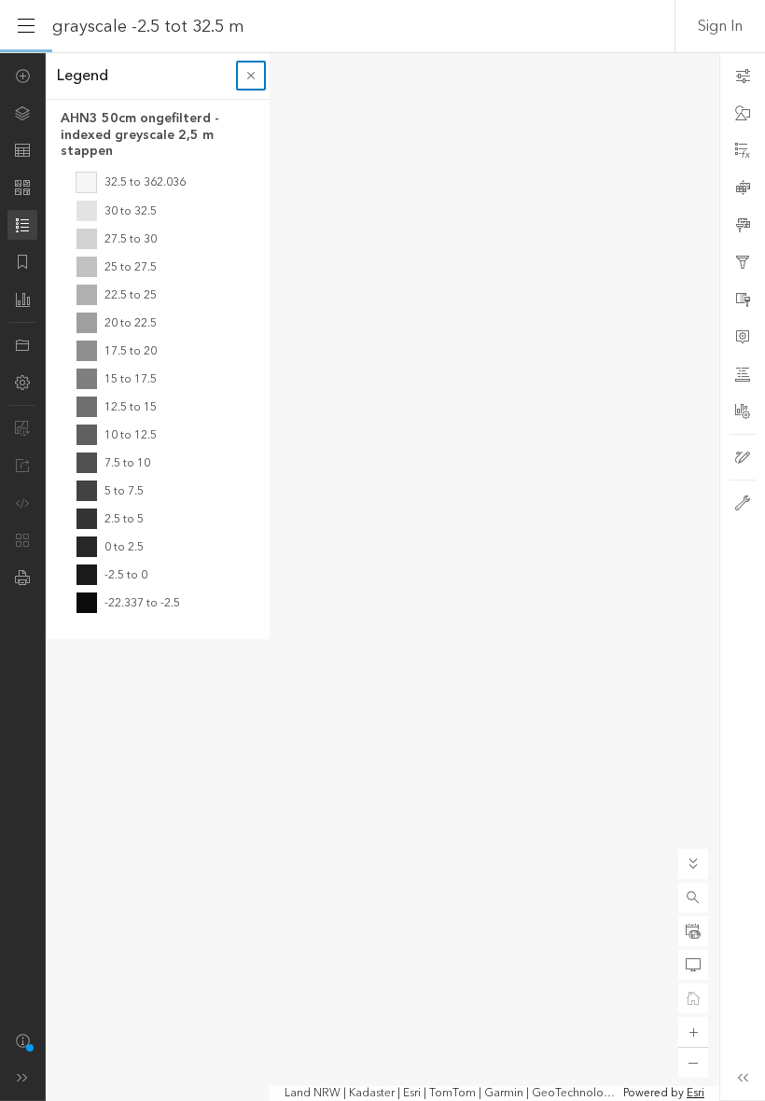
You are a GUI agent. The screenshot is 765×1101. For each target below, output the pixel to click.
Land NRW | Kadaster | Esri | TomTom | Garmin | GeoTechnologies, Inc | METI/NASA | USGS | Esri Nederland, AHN (452, 1093)
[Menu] (26, 26)
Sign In (720, 26)
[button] (693, 898)
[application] (382, 576)
